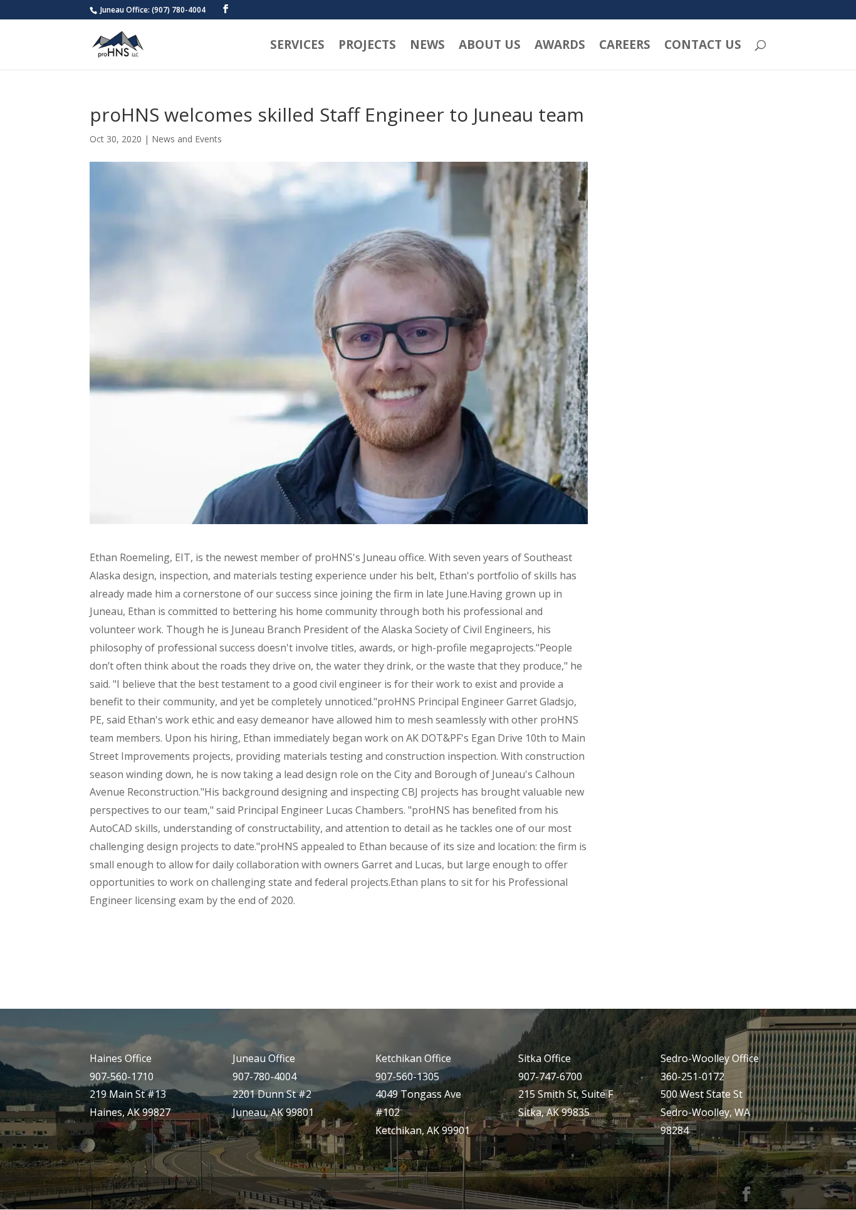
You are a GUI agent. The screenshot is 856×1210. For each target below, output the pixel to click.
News (427, 46)
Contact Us (702, 46)
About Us (490, 46)
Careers (624, 46)
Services (297, 46)
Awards (560, 46)
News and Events (187, 139)
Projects (367, 46)
